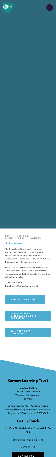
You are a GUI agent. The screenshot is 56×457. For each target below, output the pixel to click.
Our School (23, 236)
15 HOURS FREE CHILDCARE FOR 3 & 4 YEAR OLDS (25, 316)
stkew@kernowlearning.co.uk (28, 440)
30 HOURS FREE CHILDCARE (20, 332)
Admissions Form (23, 300)
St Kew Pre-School (14, 238)
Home (8, 236)
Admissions (35, 238)
